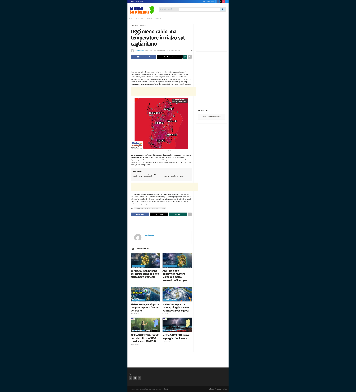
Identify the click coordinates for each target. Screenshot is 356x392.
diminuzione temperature (142, 208)
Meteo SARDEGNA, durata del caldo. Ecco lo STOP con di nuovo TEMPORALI (145, 338)
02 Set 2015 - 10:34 (151, 50)
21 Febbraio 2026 (167, 283)
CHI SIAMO (158, 18)
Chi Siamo (131, 1)
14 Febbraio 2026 (167, 313)
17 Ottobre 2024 (135, 344)
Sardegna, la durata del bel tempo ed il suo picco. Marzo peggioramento (145, 273)
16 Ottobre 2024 (167, 341)
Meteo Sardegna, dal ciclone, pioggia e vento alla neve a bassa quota (176, 307)
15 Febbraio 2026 (136, 313)
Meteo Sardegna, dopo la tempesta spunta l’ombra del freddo (145, 307)
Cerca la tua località (166, 9)
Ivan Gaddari (140, 50)
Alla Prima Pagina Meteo (138, 266)
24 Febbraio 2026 (136, 280)
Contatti (137, 1)
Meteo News (139, 18)
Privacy (142, 1)
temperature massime (158, 208)
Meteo (136, 25)
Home (130, 18)
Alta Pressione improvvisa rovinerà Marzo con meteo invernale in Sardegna (175, 275)
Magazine (149, 18)
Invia (222, 9)
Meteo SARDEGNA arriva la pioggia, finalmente (176, 337)
